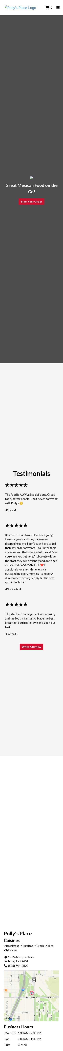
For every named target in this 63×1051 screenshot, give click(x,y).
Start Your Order (31, 201)
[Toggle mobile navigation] (58, 7)
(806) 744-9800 (18, 965)
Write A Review (31, 646)
